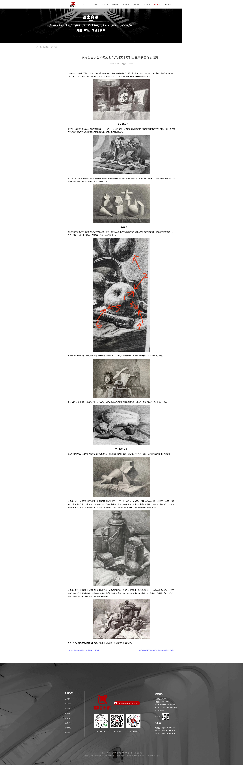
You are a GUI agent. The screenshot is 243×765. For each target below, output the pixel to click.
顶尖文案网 (135, 756)
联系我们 (167, 4)
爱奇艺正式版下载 (110, 756)
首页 (84, 4)
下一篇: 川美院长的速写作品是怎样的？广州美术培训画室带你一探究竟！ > (156, 650)
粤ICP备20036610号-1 (123, 753)
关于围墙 (94, 4)
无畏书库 (128, 756)
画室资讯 (157, 4)
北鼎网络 (139, 753)
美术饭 (91, 756)
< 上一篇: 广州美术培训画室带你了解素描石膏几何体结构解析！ (84, 650)
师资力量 (136, 4)
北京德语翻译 (121, 756)
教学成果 (115, 4)
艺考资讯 (54, 47)
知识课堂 (105, 4)
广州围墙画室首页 (42, 47)
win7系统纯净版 (99, 756)
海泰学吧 (157, 756)
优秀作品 (147, 4)
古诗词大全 (143, 756)
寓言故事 (150, 756)
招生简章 (126, 4)
